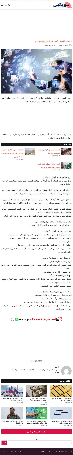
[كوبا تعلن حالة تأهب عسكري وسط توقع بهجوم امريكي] (61, 413)
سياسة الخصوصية (12, 451)
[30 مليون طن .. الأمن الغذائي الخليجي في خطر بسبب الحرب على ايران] (36, 391)
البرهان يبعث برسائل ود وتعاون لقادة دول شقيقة (12, 422)
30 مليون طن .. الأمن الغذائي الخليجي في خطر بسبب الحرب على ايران (37, 400)
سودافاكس (43, 451)
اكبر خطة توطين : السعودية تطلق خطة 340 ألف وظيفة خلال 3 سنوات (37, 422)
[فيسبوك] (58, 373)
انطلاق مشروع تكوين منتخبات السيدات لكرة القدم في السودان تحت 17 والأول (12, 153)
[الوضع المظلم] (9, 5)
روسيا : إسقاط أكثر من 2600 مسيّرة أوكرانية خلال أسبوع (12, 399)
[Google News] (36, 361)
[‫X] (56, 373)
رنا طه (66, 45)
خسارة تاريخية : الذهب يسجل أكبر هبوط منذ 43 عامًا (62, 399)
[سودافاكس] (63, 5)
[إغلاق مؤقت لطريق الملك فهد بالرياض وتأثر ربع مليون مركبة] (66, 165)
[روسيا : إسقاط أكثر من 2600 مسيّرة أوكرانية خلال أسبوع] (12, 391)
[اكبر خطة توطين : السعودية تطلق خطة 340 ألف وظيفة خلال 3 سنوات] (36, 413)
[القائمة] (2, 5)
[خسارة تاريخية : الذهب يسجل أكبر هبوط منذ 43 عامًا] (61, 391)
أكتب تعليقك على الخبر (36, 432)
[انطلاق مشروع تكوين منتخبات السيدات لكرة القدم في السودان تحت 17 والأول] (30, 151)
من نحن (21, 451)
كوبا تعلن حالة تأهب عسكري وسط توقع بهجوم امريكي (62, 422)
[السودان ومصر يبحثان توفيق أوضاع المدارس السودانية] (66, 151)
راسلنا (4, 451)
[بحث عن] (6, 5)
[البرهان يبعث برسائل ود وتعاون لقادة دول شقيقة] (12, 413)
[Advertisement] (57, 24)
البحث (36, 439)
